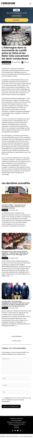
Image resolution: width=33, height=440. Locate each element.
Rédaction (16, 426)
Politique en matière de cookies (16, 422)
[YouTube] (18, 430)
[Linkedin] (15, 430)
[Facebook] (12, 430)
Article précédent (16, 336)
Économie (6, 62)
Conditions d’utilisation (16, 418)
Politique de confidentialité (17, 424)
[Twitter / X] (20, 430)
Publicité (16, 427)
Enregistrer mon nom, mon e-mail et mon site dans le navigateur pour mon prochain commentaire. (16, 399)
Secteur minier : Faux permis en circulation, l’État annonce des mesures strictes (14, 206)
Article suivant (16, 341)
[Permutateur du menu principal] (30, 3)
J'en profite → (16, 20)
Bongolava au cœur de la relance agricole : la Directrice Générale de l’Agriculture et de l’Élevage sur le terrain (15, 253)
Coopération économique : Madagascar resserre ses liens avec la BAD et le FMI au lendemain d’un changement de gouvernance (16, 303)
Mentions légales (16, 420)
